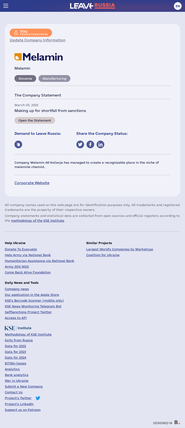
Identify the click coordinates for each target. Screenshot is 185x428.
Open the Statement (35, 120)
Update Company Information (38, 40)
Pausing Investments (34, 32)
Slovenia (25, 78)
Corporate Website (31, 183)
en (178, 6)
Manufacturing (54, 78)
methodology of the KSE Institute (37, 220)
